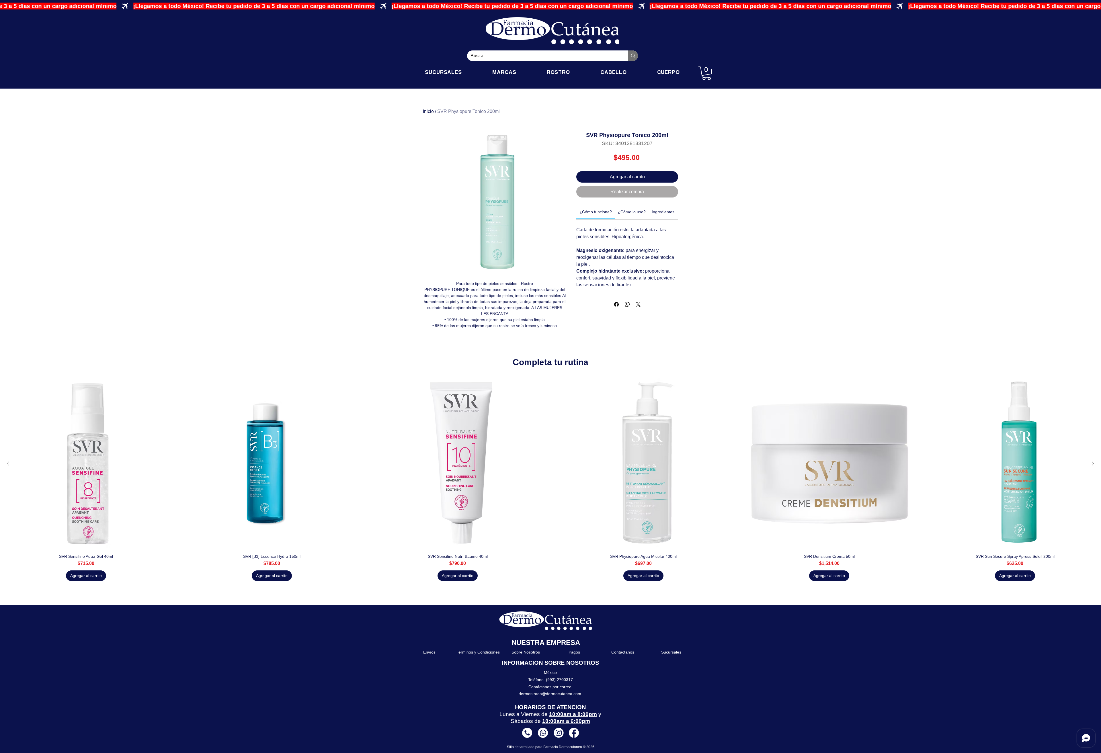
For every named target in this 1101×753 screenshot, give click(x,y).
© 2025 (588, 747)
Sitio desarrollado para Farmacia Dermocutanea (545, 747)
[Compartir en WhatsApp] (627, 304)
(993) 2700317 (559, 679)
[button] (706, 73)
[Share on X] (638, 304)
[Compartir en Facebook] (616, 304)
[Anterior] (8, 463)
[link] (595, 212)
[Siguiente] (1093, 463)
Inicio (428, 111)
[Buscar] (633, 55)
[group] (550, 479)
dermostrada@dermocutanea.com (550, 693)
